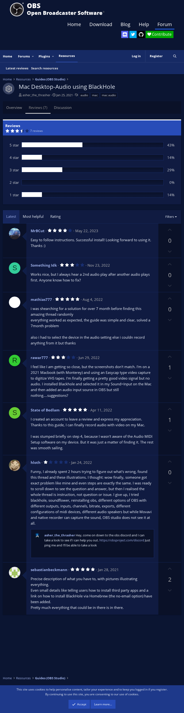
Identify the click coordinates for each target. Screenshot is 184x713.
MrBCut (38, 230)
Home (74, 24)
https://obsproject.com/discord (121, 540)
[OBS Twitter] (133, 34)
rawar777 (39, 357)
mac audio (109, 95)
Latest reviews (17, 68)
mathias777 (41, 299)
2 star (14, 182)
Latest (11, 216)
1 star (14, 194)
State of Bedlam (45, 410)
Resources (67, 56)
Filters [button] (169, 216)
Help (144, 24)
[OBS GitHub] (141, 34)
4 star (14, 157)
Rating (55, 216)
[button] (33, 56)
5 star (14, 145)
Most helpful (33, 216)
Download (100, 24)
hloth (35, 462)
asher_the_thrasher (36, 95)
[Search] (174, 56)
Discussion (63, 107)
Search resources (44, 68)
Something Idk (44, 265)
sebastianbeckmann (49, 569)
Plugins (44, 56)
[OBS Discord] (124, 34)
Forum (164, 24)
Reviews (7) (38, 107)
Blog (125, 24)
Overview (14, 107)
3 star (14, 170)
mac (95, 95)
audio (84, 95)
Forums (24, 56)
